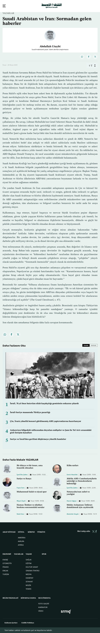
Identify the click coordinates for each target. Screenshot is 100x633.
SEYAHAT (29, 581)
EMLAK (5, 570)
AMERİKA (21, 537)
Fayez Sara (20, 487)
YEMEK (28, 588)
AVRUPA (21, 541)
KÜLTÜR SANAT (32, 567)
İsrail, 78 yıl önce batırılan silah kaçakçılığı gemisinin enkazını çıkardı (44, 403)
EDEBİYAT (29, 578)
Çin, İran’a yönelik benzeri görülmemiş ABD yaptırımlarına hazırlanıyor (45, 421)
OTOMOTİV (7, 563)
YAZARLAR (8, 13)
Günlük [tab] (86, 345)
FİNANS (6, 567)
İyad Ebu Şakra (22, 474)
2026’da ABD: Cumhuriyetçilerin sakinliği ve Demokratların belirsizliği (82, 480)
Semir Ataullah (72, 474)
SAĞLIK (28, 559)
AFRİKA (21, 545)
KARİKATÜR (42, 607)
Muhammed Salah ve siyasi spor (32, 492)
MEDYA (28, 574)
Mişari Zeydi (21, 501)
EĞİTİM (28, 563)
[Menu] (4, 6)
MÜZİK (28, 585)
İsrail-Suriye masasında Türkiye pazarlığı (30, 412)
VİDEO (40, 611)
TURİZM (6, 574)
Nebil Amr (20, 514)
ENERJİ (5, 559)
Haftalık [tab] (93, 345)
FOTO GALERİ (43, 603)
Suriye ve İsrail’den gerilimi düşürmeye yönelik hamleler (38, 439)
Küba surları (72, 465)
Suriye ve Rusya (24, 478)
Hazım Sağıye (71, 501)
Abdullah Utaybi (73, 514)
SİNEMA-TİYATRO (32, 570)
